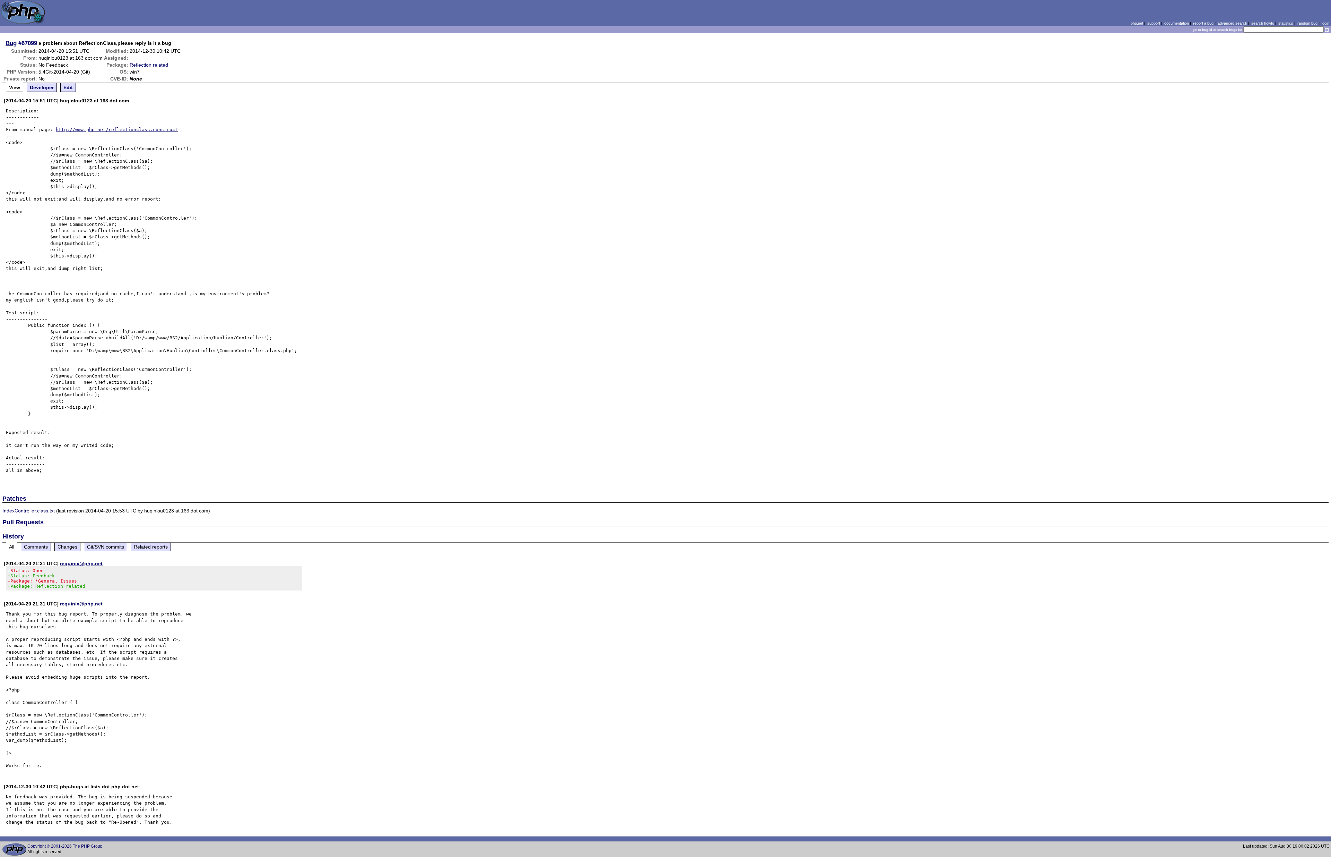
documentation (1176, 23)
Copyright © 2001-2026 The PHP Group (65, 846)
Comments (36, 547)
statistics (1285, 23)
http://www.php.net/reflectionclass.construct (117, 129)
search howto (1262, 23)
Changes (67, 547)
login (1325, 23)
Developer (42, 87)
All (11, 547)
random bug (1307, 23)
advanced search (1232, 23)
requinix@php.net (81, 563)
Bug (11, 43)
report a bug (1203, 23)
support (1153, 23)
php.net (1137, 23)
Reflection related (149, 65)
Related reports (151, 547)
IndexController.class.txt (28, 511)
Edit (68, 87)
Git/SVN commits (105, 547)
